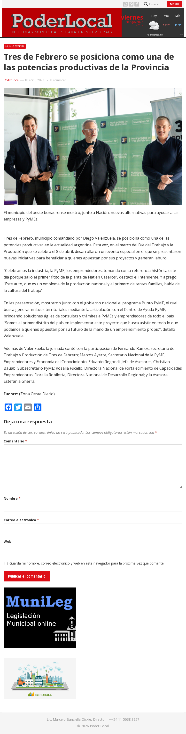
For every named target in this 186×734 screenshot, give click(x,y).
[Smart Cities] (40, 697)
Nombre (12, 498)
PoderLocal (11, 80)
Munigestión (14, 46)
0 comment (58, 80)
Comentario (15, 441)
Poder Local (99, 726)
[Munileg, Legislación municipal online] (40, 646)
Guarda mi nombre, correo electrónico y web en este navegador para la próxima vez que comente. (86, 563)
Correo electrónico (21, 520)
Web (7, 541)
